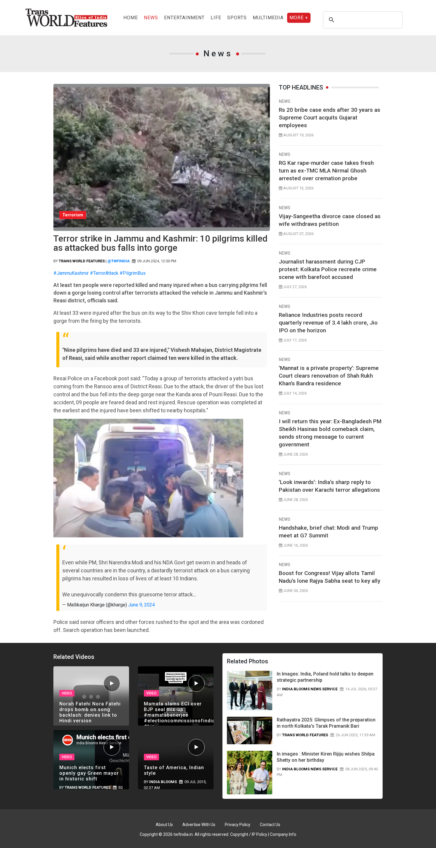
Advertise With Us (198, 824)
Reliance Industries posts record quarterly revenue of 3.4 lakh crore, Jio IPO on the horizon (328, 323)
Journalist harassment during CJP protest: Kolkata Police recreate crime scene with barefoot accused (328, 269)
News (151, 17)
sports (237, 17)
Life (216, 17)
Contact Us (270, 824)
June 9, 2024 (141, 605)
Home (130, 17)
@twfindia (118, 261)
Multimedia (268, 17)
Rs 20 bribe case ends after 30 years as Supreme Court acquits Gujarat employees (329, 117)
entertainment (184, 17)
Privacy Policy (237, 824)
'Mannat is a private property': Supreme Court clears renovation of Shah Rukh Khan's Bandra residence (329, 376)
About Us (164, 824)
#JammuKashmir (71, 273)
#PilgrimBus (133, 273)
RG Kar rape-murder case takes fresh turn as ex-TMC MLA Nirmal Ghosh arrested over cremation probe (326, 170)
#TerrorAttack (104, 273)
